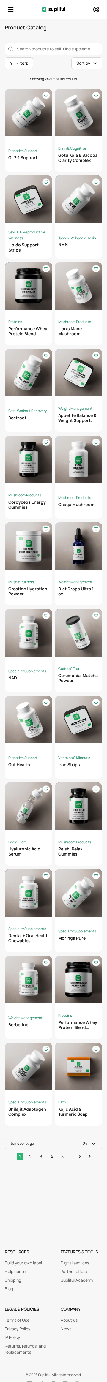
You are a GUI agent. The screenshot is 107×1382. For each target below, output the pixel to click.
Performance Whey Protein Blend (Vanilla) (77, 1027)
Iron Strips (69, 764)
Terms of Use (17, 1320)
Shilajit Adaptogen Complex (27, 1111)
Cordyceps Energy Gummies (27, 504)
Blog (9, 1288)
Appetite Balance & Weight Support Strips (77, 420)
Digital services (75, 1263)
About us (69, 1320)
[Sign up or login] (96, 9)
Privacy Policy (17, 1329)
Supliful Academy (77, 1280)
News (66, 1329)
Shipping (13, 1280)
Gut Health (19, 764)
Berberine (18, 1024)
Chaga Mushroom (76, 504)
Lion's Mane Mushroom (70, 331)
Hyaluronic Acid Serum (24, 851)
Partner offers (74, 1271)
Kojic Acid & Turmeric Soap (73, 1111)
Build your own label (23, 1263)
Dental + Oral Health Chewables (28, 938)
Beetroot (17, 417)
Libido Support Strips (23, 247)
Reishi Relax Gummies (70, 851)
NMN (63, 244)
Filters (22, 63)
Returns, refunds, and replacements (25, 1349)
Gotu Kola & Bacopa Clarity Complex (77, 157)
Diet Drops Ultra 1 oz (76, 591)
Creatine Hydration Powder (27, 591)
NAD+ (13, 678)
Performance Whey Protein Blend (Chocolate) (27, 333)
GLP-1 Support (22, 157)
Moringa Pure (72, 938)
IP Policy (12, 1337)
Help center (16, 1271)
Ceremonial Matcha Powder (78, 678)
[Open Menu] (11, 9)
